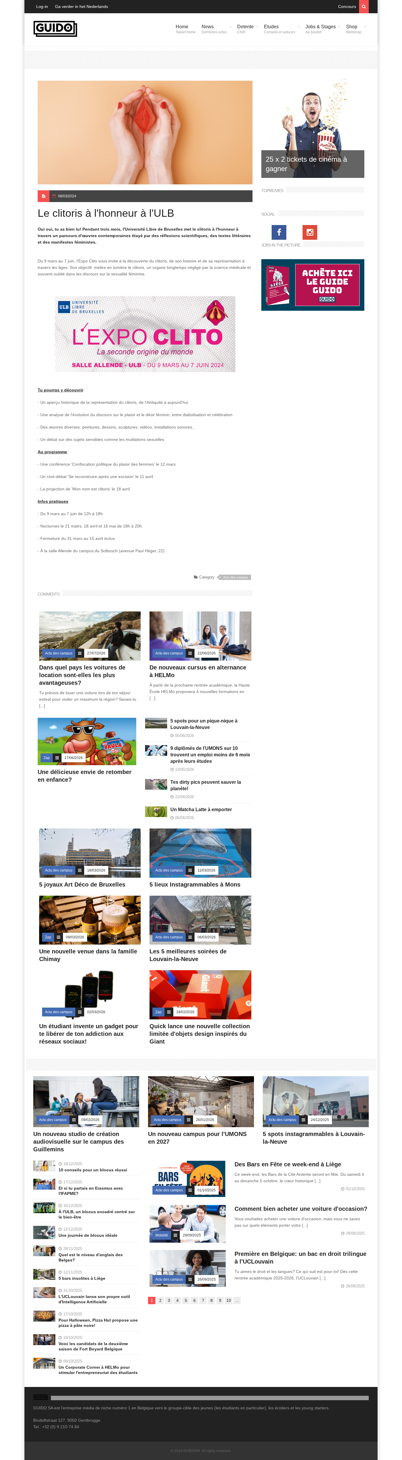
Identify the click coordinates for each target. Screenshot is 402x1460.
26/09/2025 (206, 1279)
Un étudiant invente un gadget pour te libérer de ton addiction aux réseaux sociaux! (88, 1034)
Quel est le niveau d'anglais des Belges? (91, 1257)
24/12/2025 (320, 1120)
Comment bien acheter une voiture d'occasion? (301, 1209)
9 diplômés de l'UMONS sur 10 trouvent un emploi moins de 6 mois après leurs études (210, 755)
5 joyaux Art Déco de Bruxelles (83, 884)
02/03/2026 (96, 1012)
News (214, 29)
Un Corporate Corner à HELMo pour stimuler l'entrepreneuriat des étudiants (98, 1370)
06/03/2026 (206, 937)
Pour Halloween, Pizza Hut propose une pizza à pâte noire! (98, 1323)
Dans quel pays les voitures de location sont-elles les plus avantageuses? (82, 675)
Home (186, 29)
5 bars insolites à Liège (82, 1278)
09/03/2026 (75, 937)
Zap (47, 758)
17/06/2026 (73, 758)
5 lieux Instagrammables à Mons (194, 884)
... (237, 1300)
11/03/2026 (206, 870)
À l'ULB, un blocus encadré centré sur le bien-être (97, 1214)
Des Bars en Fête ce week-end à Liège (288, 1164)
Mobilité (161, 1235)
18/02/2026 (185, 1012)
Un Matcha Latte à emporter (201, 809)
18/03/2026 (96, 870)
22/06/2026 (206, 653)
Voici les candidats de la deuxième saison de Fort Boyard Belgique (93, 1346)
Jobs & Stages (320, 29)
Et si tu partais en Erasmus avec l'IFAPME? (91, 1191)
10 (228, 1300)
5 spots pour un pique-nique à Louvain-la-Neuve (203, 724)
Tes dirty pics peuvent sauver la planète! (205, 785)
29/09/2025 (192, 1235)
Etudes (279, 29)
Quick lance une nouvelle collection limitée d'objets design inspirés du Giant (199, 1034)
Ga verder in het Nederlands (81, 6)
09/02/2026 (90, 1120)
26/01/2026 (205, 1120)
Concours (347, 6)
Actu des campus (235, 577)
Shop (353, 29)
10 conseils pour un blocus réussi (93, 1170)
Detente (245, 29)
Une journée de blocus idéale (88, 1235)
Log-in (42, 6)
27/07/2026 (96, 653)
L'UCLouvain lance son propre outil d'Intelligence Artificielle (94, 1299)
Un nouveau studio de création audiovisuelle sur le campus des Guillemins (78, 1142)
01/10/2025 (206, 1190)
